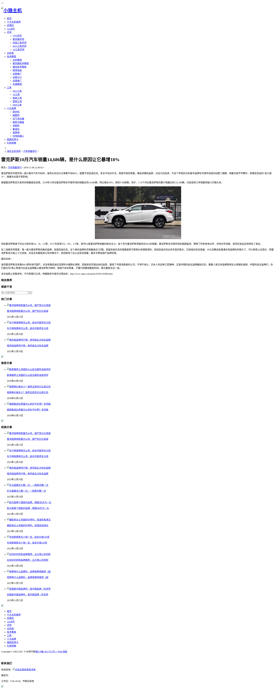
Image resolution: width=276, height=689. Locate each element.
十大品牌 (11, 108)
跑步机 (16, 112)
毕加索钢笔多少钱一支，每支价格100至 (27, 543)
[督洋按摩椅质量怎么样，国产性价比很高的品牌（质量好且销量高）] (29, 305)
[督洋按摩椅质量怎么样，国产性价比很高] (29, 433)
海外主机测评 (14, 151)
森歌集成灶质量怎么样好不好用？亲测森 (27, 410)
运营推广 (17, 80)
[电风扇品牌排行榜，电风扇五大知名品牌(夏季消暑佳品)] (29, 340)
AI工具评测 (18, 49)
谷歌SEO (17, 77)
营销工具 (17, 101)
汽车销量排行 (30, 151)
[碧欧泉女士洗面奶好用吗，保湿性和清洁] (29, 520)
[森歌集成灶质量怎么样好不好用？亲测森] (29, 404)
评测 (9, 32)
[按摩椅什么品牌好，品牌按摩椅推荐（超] (29, 571)
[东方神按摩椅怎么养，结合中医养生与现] (29, 450)
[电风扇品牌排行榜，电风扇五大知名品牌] (29, 468)
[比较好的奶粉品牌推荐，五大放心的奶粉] (29, 554)
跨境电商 (17, 70)
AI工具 (16, 94)
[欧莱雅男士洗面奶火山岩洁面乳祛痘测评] (29, 369)
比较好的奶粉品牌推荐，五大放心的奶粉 (27, 560)
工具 (9, 87)
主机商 (10, 53)
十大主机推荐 (14, 22)
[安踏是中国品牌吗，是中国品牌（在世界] (29, 589)
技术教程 (11, 56)
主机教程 (17, 60)
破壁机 (16, 115)
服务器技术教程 (21, 63)
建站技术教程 (19, 67)
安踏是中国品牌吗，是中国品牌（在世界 (27, 594)
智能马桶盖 (18, 122)
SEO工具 (17, 91)
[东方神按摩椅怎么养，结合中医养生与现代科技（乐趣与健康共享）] (29, 322)
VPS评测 (17, 36)
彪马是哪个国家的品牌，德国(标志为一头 (28, 508)
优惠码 (10, 25)
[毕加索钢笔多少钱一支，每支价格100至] (28, 537)
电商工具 (17, 98)
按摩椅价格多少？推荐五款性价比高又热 (27, 392)
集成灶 (16, 129)
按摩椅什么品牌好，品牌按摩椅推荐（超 (27, 577)
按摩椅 (16, 132)
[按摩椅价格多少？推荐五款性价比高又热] (29, 386)
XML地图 (62, 651)
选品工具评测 (19, 42)
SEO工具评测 (19, 46)
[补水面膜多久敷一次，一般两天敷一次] (27, 485)
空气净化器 (18, 118)
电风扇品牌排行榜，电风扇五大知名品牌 (27, 345)
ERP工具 (17, 105)
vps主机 (11, 29)
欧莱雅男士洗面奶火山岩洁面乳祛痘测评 (27, 375)
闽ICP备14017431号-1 (46, 651)
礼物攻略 (11, 143)
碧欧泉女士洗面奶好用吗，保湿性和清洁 (27, 525)
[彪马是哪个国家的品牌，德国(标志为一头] (29, 502)
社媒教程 (17, 84)
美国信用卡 (12, 139)
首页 (9, 18)
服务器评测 (18, 39)
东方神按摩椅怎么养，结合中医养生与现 (27, 328)
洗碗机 (16, 125)
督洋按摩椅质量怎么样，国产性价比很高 (27, 311)
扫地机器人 (18, 136)
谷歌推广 (17, 74)
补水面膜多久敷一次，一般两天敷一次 (26, 491)
